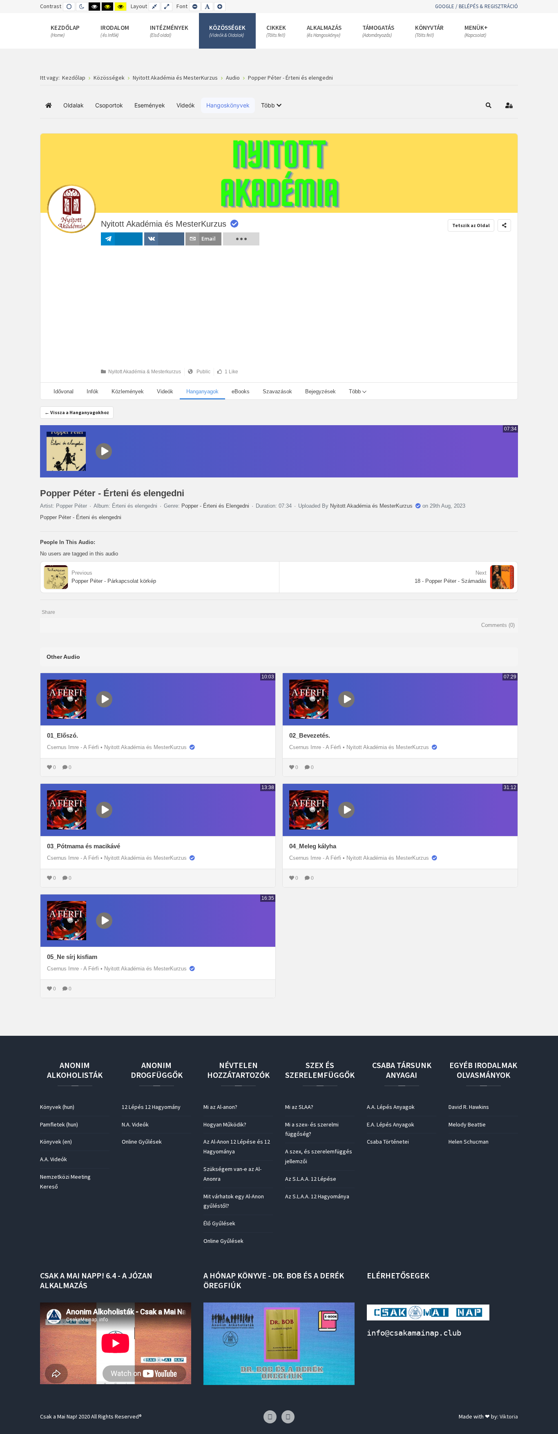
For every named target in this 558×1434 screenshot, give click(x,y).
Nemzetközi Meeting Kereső (65, 1181)
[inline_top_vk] (164, 238)
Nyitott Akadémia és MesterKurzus (163, 223)
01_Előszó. (62, 735)
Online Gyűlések (142, 1141)
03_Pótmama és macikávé (83, 846)
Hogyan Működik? (224, 1124)
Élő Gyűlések (219, 1223)
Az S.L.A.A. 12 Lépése (310, 1178)
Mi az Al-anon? (220, 1107)
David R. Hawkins (469, 1107)
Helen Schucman (469, 1141)
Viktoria (509, 1416)
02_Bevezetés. (309, 735)
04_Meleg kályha (312, 846)
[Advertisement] (180, 307)
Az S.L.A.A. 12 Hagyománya (317, 1196)
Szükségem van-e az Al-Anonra (232, 1173)
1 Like (230, 372)
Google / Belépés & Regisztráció (476, 6)
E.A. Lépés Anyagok (390, 1124)
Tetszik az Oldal (471, 225)
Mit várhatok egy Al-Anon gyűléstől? (233, 1201)
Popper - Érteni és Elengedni (215, 506)
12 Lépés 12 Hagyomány (151, 1107)
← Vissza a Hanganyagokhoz (77, 412)
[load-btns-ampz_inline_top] (241, 238)
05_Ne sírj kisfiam (72, 956)
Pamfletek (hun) (59, 1124)
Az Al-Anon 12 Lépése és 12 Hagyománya (236, 1146)
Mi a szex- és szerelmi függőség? (312, 1129)
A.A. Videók (53, 1159)
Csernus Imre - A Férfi (73, 747)
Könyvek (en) (56, 1141)
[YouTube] (288, 1417)
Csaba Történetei (388, 1141)
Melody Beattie (467, 1124)
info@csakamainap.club (414, 1333)
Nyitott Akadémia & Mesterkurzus (143, 372)
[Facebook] (270, 1417)
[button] (271, 105)
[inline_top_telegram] (122, 238)
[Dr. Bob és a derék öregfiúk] (279, 1343)
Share (48, 612)
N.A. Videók (135, 1124)
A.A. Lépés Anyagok (391, 1107)
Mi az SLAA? (299, 1107)
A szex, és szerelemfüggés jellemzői (318, 1156)
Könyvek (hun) (57, 1107)
